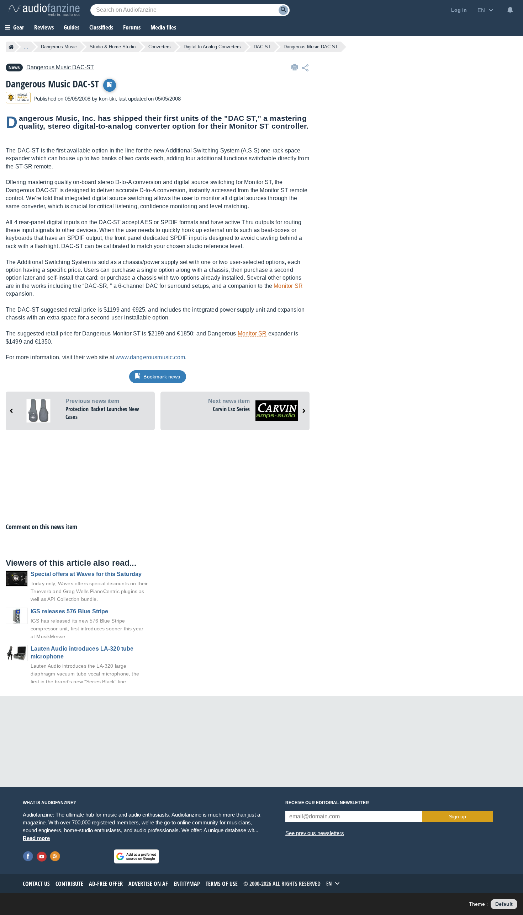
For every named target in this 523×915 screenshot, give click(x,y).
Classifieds (101, 27)
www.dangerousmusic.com (150, 357)
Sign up (457, 816)
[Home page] (11, 47)
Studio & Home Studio (113, 46)
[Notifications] (510, 10)
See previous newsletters (314, 833)
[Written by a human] (18, 99)
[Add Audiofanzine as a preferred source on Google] (136, 856)
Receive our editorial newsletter (327, 802)
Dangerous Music (59, 46)
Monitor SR (288, 286)
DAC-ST (262, 46)
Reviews (44, 27)
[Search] (283, 10)
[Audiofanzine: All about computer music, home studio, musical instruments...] (44, 10)
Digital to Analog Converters (212, 46)
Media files (163, 27)
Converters (159, 46)
